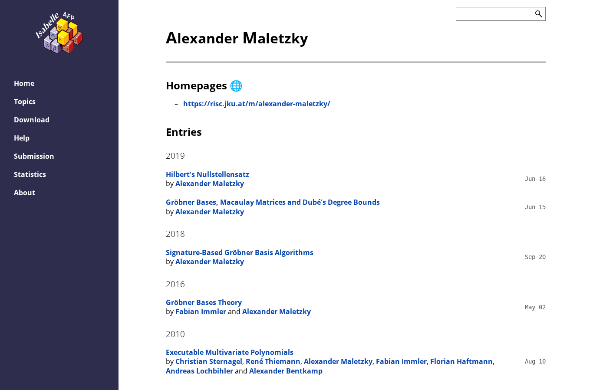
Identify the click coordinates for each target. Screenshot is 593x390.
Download (31, 120)
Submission (34, 156)
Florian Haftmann (461, 361)
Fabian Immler (200, 311)
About (24, 192)
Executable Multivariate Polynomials (229, 352)
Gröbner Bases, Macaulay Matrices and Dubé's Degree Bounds (273, 202)
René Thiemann (273, 361)
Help (22, 138)
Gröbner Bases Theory (204, 302)
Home (24, 83)
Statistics (30, 174)
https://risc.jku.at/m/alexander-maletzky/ (256, 103)
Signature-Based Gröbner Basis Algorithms (239, 252)
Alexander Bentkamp (286, 371)
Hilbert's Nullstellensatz (207, 174)
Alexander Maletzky (209, 183)
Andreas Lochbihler (199, 371)
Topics (25, 101)
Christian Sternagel (208, 361)
